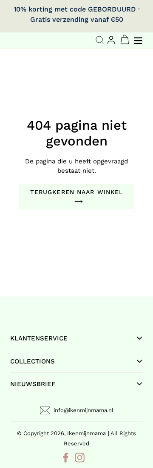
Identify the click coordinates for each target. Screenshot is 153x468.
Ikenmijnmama (86, 433)
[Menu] (138, 39)
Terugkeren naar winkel (76, 192)
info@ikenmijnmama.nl (83, 410)
